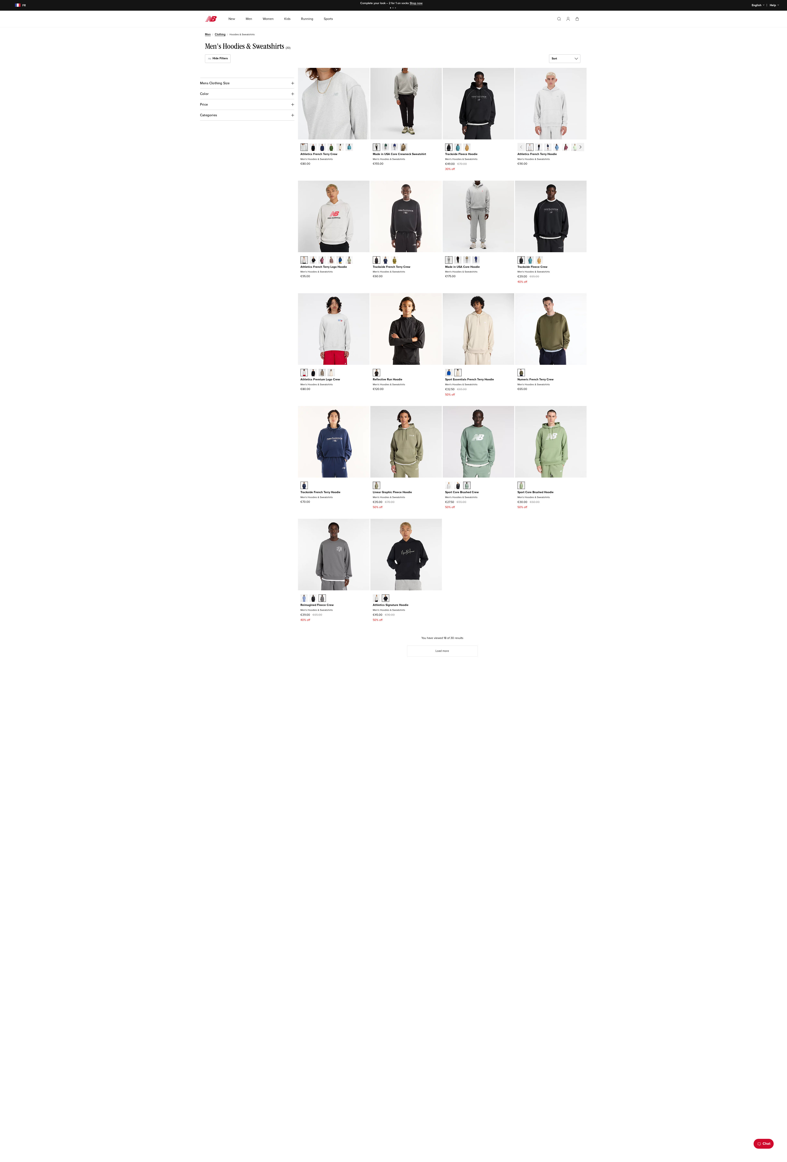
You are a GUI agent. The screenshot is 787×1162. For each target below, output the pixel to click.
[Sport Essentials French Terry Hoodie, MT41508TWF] (458, 373)
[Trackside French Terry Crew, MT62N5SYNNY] (385, 260)
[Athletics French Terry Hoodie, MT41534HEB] (557, 148)
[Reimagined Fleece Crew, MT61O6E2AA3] (304, 598)
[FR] (15, 5)
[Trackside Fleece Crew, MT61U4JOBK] (521, 260)
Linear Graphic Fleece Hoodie (392, 492)
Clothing (220, 34)
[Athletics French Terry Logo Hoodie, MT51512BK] (313, 260)
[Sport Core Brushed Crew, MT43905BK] (458, 486)
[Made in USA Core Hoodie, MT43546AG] (449, 260)
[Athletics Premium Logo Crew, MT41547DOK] (322, 373)
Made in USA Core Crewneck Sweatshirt (399, 154)
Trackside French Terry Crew (391, 267)
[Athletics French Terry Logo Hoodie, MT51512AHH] (304, 260)
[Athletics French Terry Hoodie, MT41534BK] (538, 148)
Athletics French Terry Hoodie (537, 154)
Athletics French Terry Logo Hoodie (323, 267)
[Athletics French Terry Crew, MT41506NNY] (322, 148)
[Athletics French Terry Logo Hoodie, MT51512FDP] (322, 260)
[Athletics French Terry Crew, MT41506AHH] (304, 148)
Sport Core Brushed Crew (462, 492)
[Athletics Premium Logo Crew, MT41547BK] (313, 373)
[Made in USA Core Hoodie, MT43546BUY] (476, 260)
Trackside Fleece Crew (532, 267)
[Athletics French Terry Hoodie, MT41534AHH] (529, 148)
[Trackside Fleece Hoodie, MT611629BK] (449, 148)
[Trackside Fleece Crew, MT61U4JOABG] (539, 260)
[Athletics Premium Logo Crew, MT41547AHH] (304, 373)
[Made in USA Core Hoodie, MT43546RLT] (467, 260)
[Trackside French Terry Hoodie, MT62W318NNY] (304, 486)
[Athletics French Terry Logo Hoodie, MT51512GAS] (349, 260)
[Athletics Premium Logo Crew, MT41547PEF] (331, 373)
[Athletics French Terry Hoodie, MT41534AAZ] (584, 148)
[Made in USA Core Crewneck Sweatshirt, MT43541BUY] (394, 148)
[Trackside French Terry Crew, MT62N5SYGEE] (394, 260)
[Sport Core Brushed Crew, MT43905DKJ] (467, 486)
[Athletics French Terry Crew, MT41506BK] (313, 148)
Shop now (416, 3)
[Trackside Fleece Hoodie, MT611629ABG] (467, 148)
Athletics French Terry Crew (318, 154)
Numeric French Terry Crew (535, 379)
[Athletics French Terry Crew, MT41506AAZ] (349, 148)
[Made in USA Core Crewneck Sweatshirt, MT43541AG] (376, 148)
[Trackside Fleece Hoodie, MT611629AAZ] (458, 148)
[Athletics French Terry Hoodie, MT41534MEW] (575, 148)
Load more (442, 651)
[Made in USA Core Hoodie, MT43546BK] (458, 260)
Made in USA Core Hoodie (462, 267)
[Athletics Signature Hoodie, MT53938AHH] (376, 598)
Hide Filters (220, 58)
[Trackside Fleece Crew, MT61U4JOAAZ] (530, 260)
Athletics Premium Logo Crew (320, 379)
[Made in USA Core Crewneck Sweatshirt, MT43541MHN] (385, 148)
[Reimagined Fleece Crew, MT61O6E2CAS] (322, 598)
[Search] (559, 19)
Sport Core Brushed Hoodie (535, 492)
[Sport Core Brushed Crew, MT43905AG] (449, 486)
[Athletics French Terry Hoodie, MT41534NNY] (548, 148)
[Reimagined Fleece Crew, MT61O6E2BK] (313, 598)
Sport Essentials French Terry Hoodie (469, 379)
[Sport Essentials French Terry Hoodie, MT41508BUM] (449, 373)
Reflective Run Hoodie (387, 379)
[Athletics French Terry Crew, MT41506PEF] (340, 148)
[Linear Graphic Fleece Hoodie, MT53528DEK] (376, 486)
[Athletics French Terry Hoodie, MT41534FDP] (566, 148)
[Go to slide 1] (391, 8)
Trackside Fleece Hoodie (461, 154)
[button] (568, 19)
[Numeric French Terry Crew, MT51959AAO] (521, 373)
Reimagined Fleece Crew (317, 605)
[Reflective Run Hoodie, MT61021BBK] (376, 373)
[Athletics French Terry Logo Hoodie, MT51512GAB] (340, 260)
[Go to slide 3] (396, 8)
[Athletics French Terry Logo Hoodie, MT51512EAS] (331, 260)
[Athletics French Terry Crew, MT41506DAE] (331, 148)
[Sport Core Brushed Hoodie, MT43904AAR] (521, 486)
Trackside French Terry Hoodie (320, 492)
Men (208, 34)
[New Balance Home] (212, 19)
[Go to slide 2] (393, 8)
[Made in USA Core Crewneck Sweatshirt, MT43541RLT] (403, 148)
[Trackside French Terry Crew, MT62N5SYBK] (376, 260)
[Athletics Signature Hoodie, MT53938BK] (385, 598)
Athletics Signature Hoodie (390, 605)
